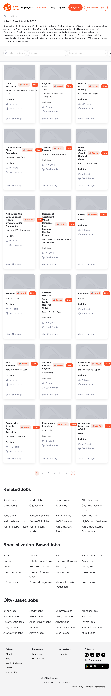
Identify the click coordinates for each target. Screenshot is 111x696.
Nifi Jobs (34, 627)
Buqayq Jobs (62, 633)
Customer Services (66, 561)
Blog (53, 7)
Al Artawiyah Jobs (13, 633)
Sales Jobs (61, 506)
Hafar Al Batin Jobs (13, 622)
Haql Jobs (87, 616)
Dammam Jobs (64, 500)
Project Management (40, 582)
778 (65, 473)
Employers (27, 7)
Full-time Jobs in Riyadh (16, 527)
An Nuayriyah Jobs (66, 627)
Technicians (88, 582)
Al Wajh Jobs (36, 633)
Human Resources (39, 566)
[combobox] (17, 53)
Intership (10, 667)
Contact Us (11, 672)
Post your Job (38, 658)
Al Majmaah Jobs (65, 616)
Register (75, 7)
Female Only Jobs (39, 521)
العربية (62, 7)
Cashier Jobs (36, 506)
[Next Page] (73, 473)
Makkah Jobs (10, 506)
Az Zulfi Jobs (88, 633)
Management (89, 566)
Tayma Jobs (88, 622)
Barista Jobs (9, 516)
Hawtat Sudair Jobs (92, 627)
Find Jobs (41, 7)
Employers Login (96, 7)
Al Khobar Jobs (90, 500)
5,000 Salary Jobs (65, 521)
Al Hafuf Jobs (36, 616)
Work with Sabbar (14, 663)
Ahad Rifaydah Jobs (40, 622)
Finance (7, 566)
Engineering (88, 572)
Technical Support (13, 572)
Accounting (88, 561)
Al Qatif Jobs (62, 622)
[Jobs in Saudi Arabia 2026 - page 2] (73, 473)
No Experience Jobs (14, 521)
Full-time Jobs (63, 516)
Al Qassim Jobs (11, 616)
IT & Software (10, 582)
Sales (6, 555)
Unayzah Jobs (10, 627)
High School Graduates (94, 521)
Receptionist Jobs (39, 516)
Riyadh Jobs (9, 500)
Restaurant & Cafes (92, 555)
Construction (63, 572)
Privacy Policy (77, 686)
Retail (59, 555)
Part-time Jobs (90, 516)
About (9, 654)
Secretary (61, 566)
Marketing (34, 555)
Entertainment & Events (42, 561)
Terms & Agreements (95, 686)
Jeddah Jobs (36, 500)
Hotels (7, 561)
